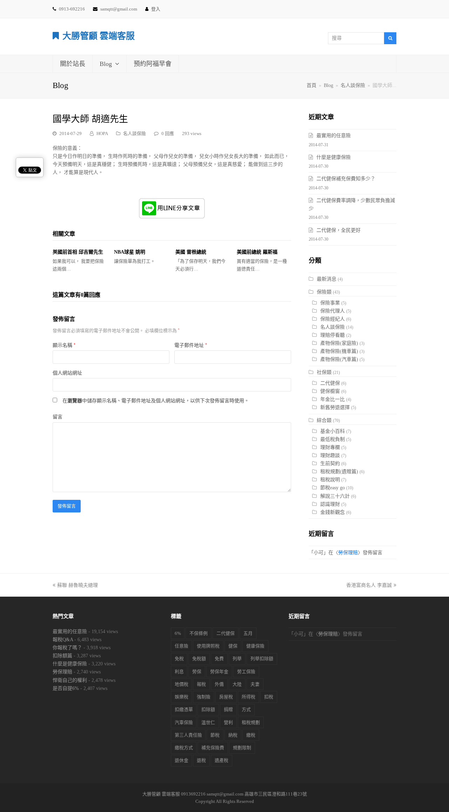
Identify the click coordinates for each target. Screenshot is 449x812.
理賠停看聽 (332, 335)
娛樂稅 (181, 696)
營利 (228, 722)
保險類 (324, 292)
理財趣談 (330, 455)
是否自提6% (66, 688)
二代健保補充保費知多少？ (345, 178)
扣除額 (208, 709)
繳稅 (250, 735)
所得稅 (248, 696)
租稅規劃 (251, 722)
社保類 (324, 372)
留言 (57, 417)
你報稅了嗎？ (67, 647)
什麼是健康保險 (333, 157)
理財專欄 (330, 447)
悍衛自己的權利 (70, 680)
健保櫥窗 (330, 391)
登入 (155, 9)
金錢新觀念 (332, 512)
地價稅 (181, 684)
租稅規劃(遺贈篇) (339, 471)
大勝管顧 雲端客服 (98, 36)
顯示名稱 (64, 345)
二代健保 (330, 383)
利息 (179, 671)
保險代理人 (332, 311)
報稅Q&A (63, 639)
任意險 (181, 646)
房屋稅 (226, 696)
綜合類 (324, 420)
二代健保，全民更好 (338, 230)
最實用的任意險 (333, 135)
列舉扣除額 (261, 658)
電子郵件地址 (190, 345)
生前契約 (330, 463)
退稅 (201, 760)
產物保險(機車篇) (339, 351)
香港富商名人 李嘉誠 (369, 585)
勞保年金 (219, 671)
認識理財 (330, 504)
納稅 (232, 735)
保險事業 (330, 303)
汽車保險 (184, 722)
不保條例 (198, 633)
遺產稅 (221, 760)
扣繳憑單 (184, 709)
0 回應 (167, 133)
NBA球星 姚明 (129, 252)
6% (178, 633)
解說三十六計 (335, 496)
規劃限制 (242, 747)
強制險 (203, 696)
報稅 (201, 684)
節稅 (215, 735)
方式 (246, 709)
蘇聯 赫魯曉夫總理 (77, 585)
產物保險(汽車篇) (339, 359)
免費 (219, 658)
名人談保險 (134, 133)
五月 (248, 633)
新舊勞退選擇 (335, 407)
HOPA (102, 133)
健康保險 (255, 646)
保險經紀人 (332, 319)
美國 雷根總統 (190, 252)
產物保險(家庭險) (339, 343)
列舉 (237, 658)
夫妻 (255, 684)
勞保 (196, 671)
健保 (232, 646)
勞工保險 (246, 671)
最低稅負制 (332, 439)
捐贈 (228, 709)
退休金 (181, 760)
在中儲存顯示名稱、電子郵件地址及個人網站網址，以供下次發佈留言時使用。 (155, 400)
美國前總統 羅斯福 (257, 252)
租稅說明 (330, 479)
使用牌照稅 (208, 646)
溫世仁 (208, 722)
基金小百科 (332, 431)
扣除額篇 (62, 655)
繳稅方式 (184, 747)
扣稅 (268, 696)
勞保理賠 (348, 552)
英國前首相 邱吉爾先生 (78, 252)
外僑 (219, 684)
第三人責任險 (188, 735)
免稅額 (199, 658)
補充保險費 (212, 747)
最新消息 (326, 279)
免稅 (179, 658)
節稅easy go (332, 487)
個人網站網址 (67, 373)
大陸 (237, 684)
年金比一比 (332, 399)
